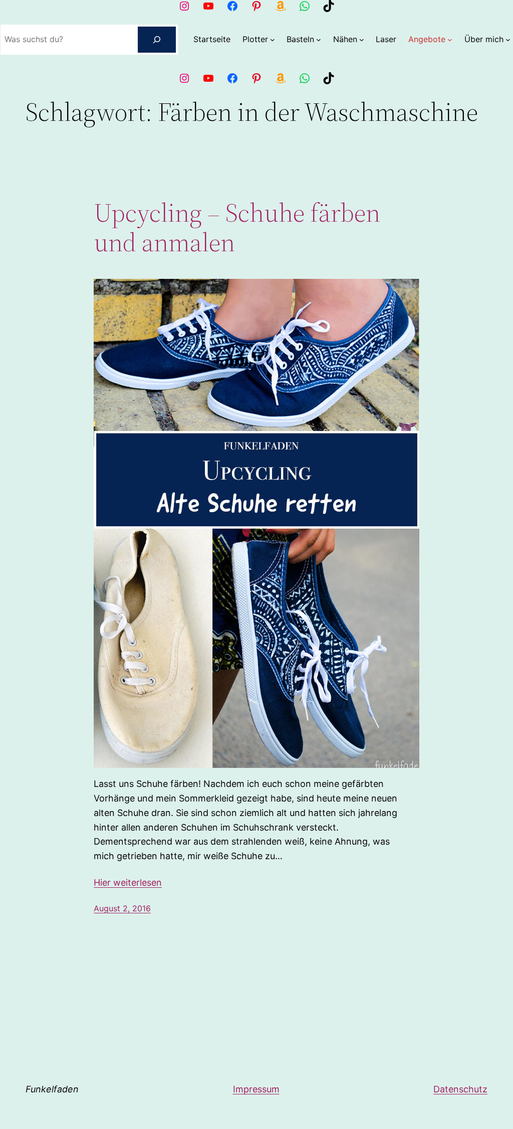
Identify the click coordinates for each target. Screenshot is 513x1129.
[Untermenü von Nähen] (361, 39)
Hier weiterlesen (128, 882)
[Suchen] (157, 40)
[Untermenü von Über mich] (507, 39)
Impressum (256, 1089)
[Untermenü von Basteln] (318, 39)
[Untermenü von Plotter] (272, 39)
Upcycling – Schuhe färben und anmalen (237, 228)
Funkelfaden (52, 1089)
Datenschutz (460, 1089)
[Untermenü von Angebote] (449, 39)
